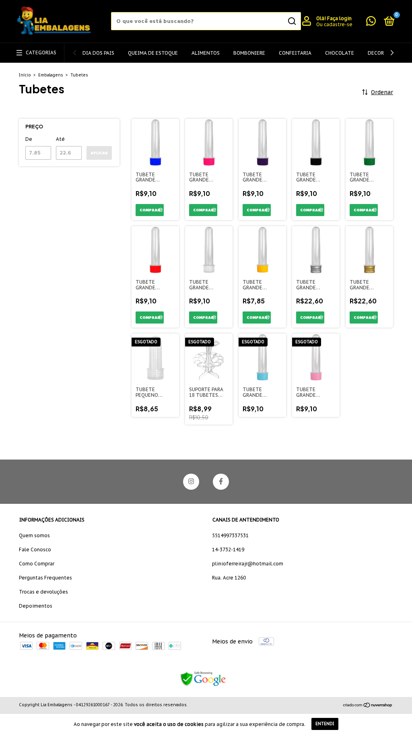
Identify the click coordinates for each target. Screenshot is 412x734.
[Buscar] (291, 21)
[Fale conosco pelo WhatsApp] (371, 23)
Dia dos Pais (98, 53)
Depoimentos (35, 606)
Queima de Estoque (153, 53)
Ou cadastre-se (334, 24)
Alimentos (206, 53)
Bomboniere (249, 53)
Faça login (339, 18)
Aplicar (99, 153)
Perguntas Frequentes (45, 578)
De (28, 139)
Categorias (41, 52)
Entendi (324, 723)
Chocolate (339, 53)
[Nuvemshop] (368, 705)
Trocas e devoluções (43, 592)
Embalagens (50, 75)
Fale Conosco (35, 549)
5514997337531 (230, 535)
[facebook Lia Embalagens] (221, 482)
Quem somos (34, 535)
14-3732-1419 (228, 549)
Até (60, 139)
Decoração (382, 53)
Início (25, 75)
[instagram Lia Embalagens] (191, 482)
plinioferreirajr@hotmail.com (247, 564)
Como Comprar (36, 564)
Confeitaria (295, 53)
